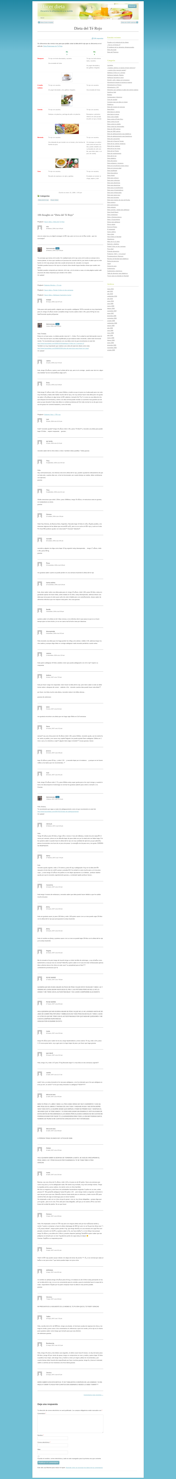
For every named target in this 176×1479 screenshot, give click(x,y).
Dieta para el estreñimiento (115, 187)
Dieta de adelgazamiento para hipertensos (119, 136)
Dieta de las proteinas (113, 146)
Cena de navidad (112, 99)
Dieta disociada (111, 49)
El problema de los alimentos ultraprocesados (120, 47)
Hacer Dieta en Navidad (114, 236)
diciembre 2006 (111, 316)
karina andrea (50, 582)
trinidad (48, 300)
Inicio (42, 18)
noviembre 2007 (112, 311)
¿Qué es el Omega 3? (113, 45)
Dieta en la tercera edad (114, 168)
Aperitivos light (111, 92)
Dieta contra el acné (113, 121)
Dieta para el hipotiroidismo (115, 190)
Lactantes (110, 65)
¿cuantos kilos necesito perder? (116, 70)
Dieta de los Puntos (113, 151)
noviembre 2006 (112, 318)
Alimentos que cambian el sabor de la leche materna (122, 90)
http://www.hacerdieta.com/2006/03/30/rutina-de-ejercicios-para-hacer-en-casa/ (63, 348)
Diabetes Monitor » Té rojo (52, 285)
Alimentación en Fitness (114, 85)
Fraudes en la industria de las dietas (118, 42)
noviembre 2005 (112, 347)
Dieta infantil (111, 175)
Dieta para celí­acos (113, 178)
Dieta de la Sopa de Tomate (115, 141)
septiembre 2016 (112, 296)
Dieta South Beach (112, 212)
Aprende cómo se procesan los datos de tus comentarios (84, 1467)
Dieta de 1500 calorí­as (128, 22)
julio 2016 (110, 298)
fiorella (48, 609)
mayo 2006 (110, 333)
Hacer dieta (53, 6)
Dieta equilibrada (112, 170)
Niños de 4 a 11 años (113, 241)
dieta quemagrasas (112, 205)
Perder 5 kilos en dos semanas (116, 246)
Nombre (40, 1435)
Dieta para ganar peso (113, 195)
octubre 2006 (111, 321)
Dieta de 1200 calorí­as (113, 129)
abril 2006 (110, 335)
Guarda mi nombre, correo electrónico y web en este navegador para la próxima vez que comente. (69, 1458)
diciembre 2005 (111, 345)
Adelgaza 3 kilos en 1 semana (116, 72)
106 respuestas (98, 38)
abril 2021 (110, 291)
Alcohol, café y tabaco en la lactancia (118, 80)
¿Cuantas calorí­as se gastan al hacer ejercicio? (121, 68)
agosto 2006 (110, 325)
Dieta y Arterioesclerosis (114, 217)
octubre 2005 (111, 350)
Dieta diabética (111, 158)
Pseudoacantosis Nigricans (115, 256)
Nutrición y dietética (113, 244)
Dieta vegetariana (112, 214)
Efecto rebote (111, 224)
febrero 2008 (111, 308)
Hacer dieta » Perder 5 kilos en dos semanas (58, 290)
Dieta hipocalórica (112, 173)
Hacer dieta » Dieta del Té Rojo (54, 222)
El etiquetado (111, 229)
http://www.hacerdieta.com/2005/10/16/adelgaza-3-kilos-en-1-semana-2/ (60, 343)
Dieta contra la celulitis (114, 124)
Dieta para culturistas (113, 180)
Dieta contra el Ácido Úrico (115, 119)
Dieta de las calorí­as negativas (116, 143)
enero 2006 (110, 343)
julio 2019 (110, 294)
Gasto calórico (111, 232)
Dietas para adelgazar (113, 222)
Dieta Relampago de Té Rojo (52, 46)
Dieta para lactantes (113, 197)
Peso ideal (110, 249)
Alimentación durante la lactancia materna (119, 82)
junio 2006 (110, 330)
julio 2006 (110, 328)
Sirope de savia (111, 266)
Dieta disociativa (112, 161)
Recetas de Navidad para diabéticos (118, 258)
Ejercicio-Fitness (112, 227)
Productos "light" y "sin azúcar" (116, 254)
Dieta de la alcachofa (113, 139)
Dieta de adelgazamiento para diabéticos (119, 134)
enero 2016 (110, 301)
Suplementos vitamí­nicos (114, 271)
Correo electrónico (43, 1442)
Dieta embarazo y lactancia (115, 163)
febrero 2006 (111, 340)
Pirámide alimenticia (113, 251)
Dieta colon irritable (113, 117)
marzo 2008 (110, 306)
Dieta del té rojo (43, 200)
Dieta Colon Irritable (46, 22)
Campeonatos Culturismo (114, 97)
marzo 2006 (110, 338)
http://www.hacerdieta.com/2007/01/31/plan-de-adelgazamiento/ (58, 811)
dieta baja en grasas (113, 114)
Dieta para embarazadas (114, 192)
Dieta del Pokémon (112, 52)
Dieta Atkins (110, 109)
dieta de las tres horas (113, 148)
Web (38, 1449)
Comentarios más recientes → (93, 1395)
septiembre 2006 (112, 323)
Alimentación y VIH (113, 87)
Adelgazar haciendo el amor (115, 77)
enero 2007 (110, 313)
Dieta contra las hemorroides (115, 126)
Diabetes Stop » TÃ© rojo (52, 414)
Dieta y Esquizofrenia (113, 219)
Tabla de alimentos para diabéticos (117, 273)
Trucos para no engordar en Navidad (118, 276)
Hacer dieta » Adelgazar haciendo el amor (57, 295)
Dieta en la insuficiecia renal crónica (118, 165)
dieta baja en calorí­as (113, 112)
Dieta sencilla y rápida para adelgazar (118, 210)
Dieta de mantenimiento (114, 153)
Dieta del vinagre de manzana (116, 107)
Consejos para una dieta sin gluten (117, 102)
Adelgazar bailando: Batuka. (115, 75)
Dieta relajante (111, 207)
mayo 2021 (110, 289)
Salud (109, 263)
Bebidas (109, 94)
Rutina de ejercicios (113, 261)
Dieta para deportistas (113, 183)
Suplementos (111, 268)
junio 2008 (110, 303)
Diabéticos (110, 104)
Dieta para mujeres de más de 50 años (118, 200)
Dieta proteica (111, 202)
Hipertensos (110, 239)
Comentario (41, 1413)
